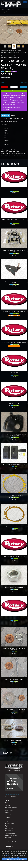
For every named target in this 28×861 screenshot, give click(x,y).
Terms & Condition (10, 833)
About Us (7, 805)
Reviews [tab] (13, 115)
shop (7, 855)
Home (2, 9)
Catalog (9, 9)
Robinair (8, 849)
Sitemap (7, 817)
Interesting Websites (11, 807)
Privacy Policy (8, 831)
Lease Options (9, 810)
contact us (16, 857)
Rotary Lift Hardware (16, 756)
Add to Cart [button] (14, 91)
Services (7, 812)
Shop (6, 821)
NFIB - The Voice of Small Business (12, 794)
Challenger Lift (10, 846)
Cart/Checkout (9, 828)
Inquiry (3, 82)
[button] (25, 2)
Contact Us (8, 815)
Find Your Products (10, 823)
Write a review (23, 82)
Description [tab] (5, 115)
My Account (8, 826)
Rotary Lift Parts (5, 756)
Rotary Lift (8, 844)
